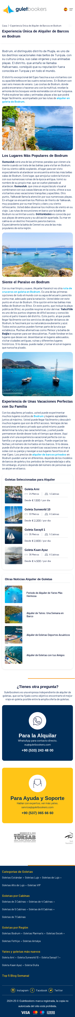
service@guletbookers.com (37, 807)
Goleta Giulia (32, 965)
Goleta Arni (32, 489)
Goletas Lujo (32, 877)
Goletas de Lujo (50, 877)
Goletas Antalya (32, 941)
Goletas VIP (34, 885)
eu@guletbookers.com (37, 744)
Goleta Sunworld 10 (37, 509)
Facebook (41, 990)
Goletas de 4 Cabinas (41, 901)
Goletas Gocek (54, 933)
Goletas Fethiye (11, 941)
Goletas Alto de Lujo (13, 885)
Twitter (58, 990)
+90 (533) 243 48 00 (37, 750)
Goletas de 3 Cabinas (14, 901)
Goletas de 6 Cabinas (40, 909)
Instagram (23, 990)
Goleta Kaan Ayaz (36, 549)
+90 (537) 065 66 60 (37, 813)
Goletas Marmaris (33, 933)
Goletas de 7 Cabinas (14, 916)
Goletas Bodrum (11, 933)
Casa (4, 25)
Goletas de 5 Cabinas (14, 909)
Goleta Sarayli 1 (35, 529)
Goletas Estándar (12, 877)
